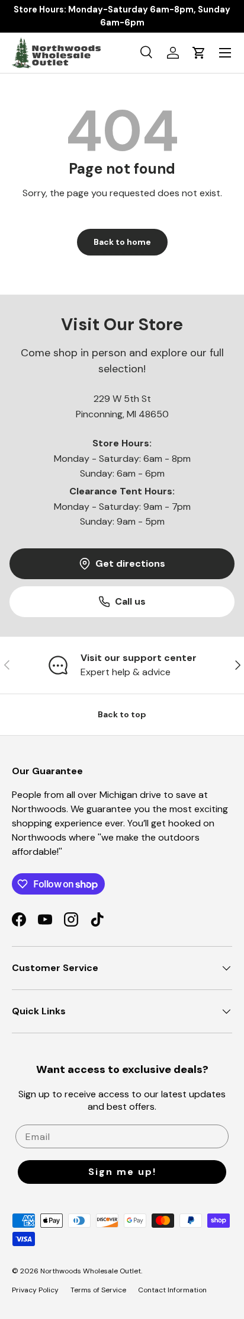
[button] (199, 53)
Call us (130, 601)
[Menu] (225, 53)
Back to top (122, 714)
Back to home (122, 242)
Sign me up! (122, 1171)
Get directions (130, 563)
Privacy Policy (35, 1290)
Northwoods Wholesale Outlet (90, 1271)
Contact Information (172, 1290)
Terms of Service (98, 1290)
